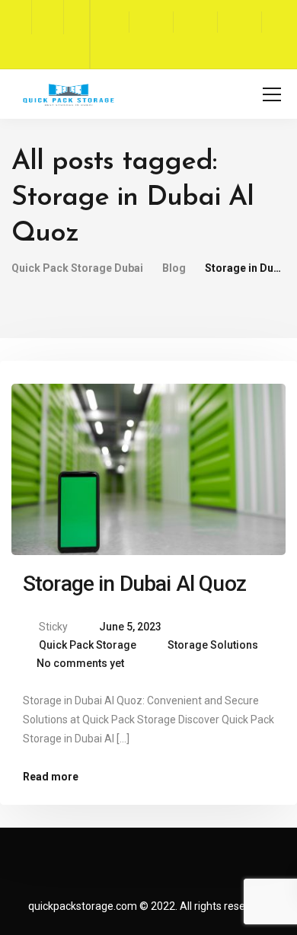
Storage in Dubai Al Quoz (134, 583)
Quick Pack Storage (87, 645)
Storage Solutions (213, 645)
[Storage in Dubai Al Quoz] (148, 463)
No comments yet (80, 663)
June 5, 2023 (130, 627)
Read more (50, 776)
